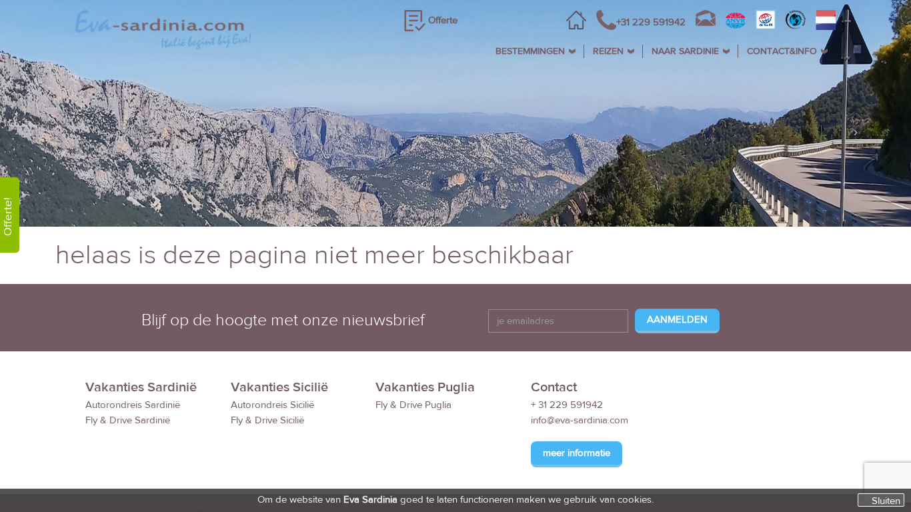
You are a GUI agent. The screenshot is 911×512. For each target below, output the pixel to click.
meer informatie (576, 453)
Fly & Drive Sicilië (267, 420)
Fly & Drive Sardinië (127, 420)
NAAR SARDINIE (685, 51)
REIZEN (608, 51)
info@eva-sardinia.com (579, 420)
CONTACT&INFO (782, 51)
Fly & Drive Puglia (413, 405)
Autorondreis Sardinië (132, 405)
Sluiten (886, 501)
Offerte (443, 20)
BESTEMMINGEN (530, 51)
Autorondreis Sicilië (272, 405)
